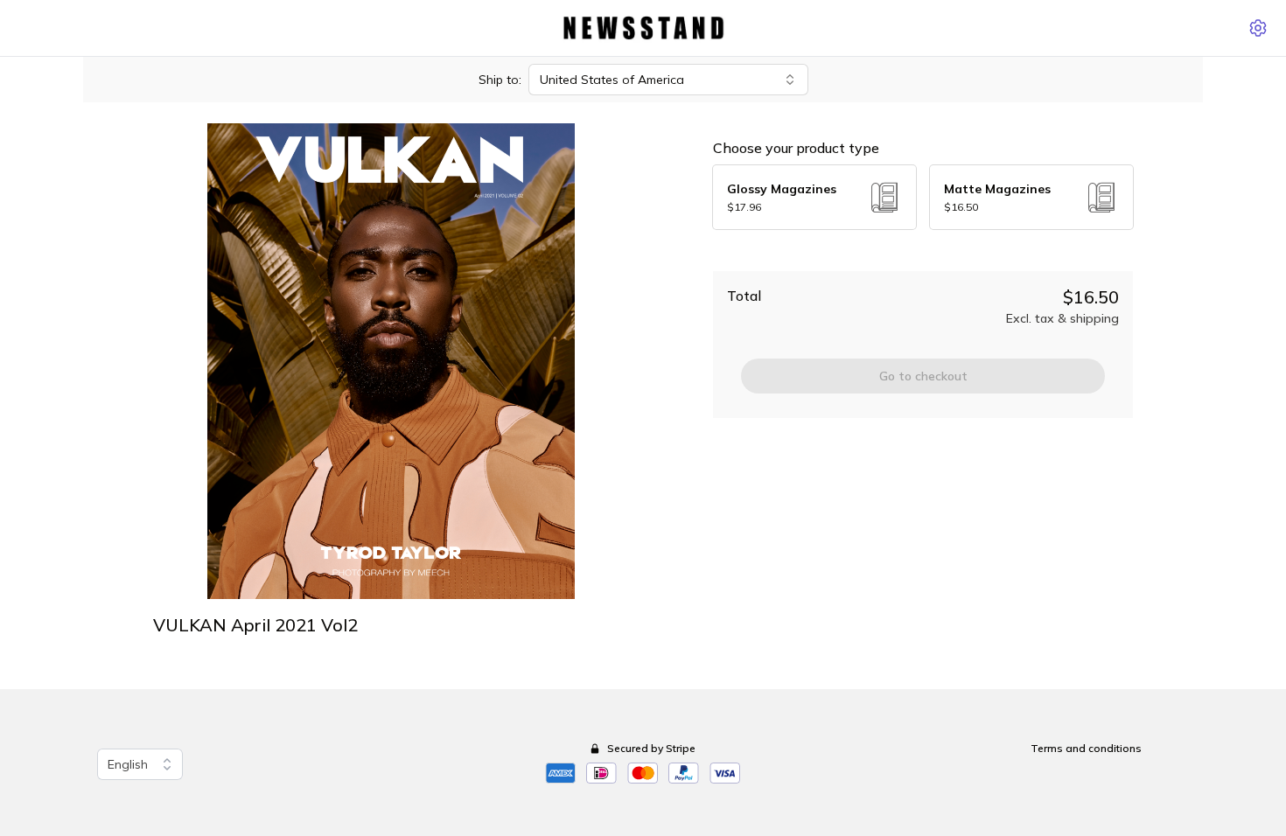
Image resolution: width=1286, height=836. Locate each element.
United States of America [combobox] (612, 79)
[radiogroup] (923, 197)
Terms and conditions (1086, 748)
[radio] (814, 197)
